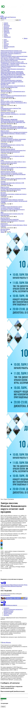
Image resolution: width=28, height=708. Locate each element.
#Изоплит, (13, 586)
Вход (3, 18)
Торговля (6, 43)
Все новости (4, 230)
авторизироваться (5, 595)
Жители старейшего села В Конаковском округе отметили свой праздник (13, 96)
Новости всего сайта (6, 90)
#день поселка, (4, 584)
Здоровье (3, 181)
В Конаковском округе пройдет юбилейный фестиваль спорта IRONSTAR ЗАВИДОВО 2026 (14, 127)
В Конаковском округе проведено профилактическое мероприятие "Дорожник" (13, 220)
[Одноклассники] (1, 541)
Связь (2, 160)
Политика (6, 30)
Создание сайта (18, 679)
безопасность (4, 94)
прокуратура (4, 143)
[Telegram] (1, 546)
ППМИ (3, 205)
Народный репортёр (9, 46)
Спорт (5, 34)
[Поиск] (5, 18)
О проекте (6, 608)
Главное (6, 23)
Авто (5, 42)
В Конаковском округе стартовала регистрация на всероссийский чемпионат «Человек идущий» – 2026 (14, 134)
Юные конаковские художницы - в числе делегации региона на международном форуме (13, 173)
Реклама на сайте (8, 612)
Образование (7, 37)
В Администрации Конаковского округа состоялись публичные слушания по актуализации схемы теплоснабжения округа (13, 208)
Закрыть (3, 706)
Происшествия (8, 28)
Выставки (3, 192)
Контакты (6, 615)
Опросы (6, 45)
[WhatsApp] (1, 548)
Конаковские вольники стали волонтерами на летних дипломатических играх (13, 86)
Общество (6, 31)
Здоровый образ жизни (7, 137)
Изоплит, (16, 584)
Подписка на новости (11, 605)
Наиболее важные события (8, 112)
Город (5, 39)
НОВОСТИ (5, 84)
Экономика (7, 32)
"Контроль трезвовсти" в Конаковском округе (13, 91)
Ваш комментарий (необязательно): (13, 691)
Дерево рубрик (8, 613)
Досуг (2, 100)
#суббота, (11, 584)
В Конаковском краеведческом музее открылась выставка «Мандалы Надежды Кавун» (13, 189)
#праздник (19, 586)
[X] (1, 545)
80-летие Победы (5, 218)
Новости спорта (5, 130)
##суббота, (8, 586)
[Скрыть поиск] (20, 20)
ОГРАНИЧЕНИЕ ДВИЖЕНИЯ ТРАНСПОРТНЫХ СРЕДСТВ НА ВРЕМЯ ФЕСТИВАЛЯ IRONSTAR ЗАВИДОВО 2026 (13, 121)
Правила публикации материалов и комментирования (13, 610)
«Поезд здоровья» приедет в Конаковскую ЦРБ (13, 178)
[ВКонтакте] (1, 543)
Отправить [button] (3, 698)
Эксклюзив (7, 25)
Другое (6, 48)
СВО (2, 107)
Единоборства (4, 198)
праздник (20, 584)
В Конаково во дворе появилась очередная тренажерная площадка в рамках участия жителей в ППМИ (14, 201)
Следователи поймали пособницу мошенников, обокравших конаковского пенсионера (13, 140)
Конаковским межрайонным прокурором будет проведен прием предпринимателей (13, 151)
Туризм (6, 35)
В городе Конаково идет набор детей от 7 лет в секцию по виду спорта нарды (13, 162)
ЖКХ (2, 212)
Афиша (25, 38)
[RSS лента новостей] (4, 605)
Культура (6, 41)
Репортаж (6, 27)
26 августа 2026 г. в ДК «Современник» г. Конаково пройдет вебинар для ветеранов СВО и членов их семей (14, 103)
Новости (6, 24)
